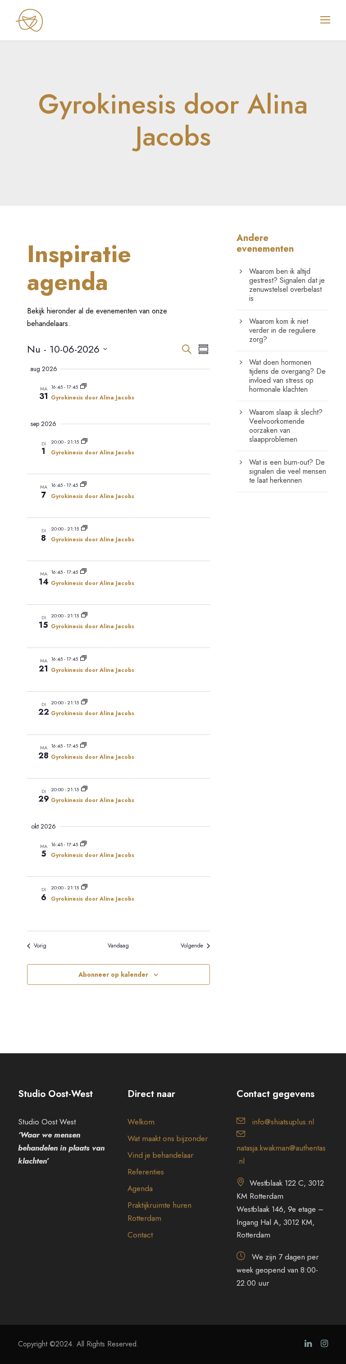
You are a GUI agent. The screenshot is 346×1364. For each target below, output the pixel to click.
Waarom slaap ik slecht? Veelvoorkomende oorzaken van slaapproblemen (286, 425)
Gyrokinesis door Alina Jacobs (92, 398)
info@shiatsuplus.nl (283, 1121)
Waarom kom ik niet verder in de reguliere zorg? (282, 330)
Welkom (141, 1121)
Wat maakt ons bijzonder (167, 1138)
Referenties (145, 1171)
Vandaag (118, 946)
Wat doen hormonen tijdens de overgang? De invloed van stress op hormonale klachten (287, 375)
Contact (140, 1234)
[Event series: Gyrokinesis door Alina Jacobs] (83, 386)
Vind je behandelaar (160, 1155)
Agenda (140, 1188)
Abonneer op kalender (113, 974)
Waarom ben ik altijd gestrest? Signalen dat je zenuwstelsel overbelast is (287, 285)
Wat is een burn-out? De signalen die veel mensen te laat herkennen (287, 471)
